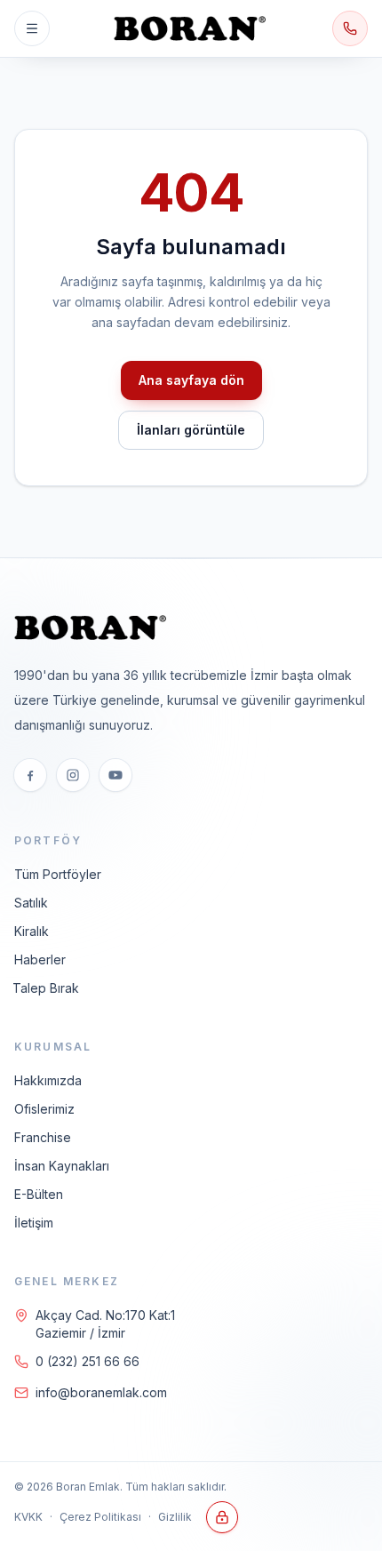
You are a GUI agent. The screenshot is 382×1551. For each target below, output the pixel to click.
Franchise (42, 1137)
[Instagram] (73, 775)
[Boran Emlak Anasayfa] (191, 28)
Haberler (40, 959)
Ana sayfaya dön (191, 380)
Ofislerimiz (44, 1108)
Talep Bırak (45, 987)
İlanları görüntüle (191, 429)
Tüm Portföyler (57, 874)
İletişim (33, 1222)
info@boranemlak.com (101, 1392)
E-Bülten (38, 1194)
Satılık (31, 902)
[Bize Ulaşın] (350, 28)
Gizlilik (175, 1516)
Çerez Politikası (100, 1516)
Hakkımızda (48, 1080)
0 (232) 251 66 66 (87, 1361)
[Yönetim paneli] (222, 1517)
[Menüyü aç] (32, 28)
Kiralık (31, 931)
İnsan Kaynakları (61, 1165)
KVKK (28, 1516)
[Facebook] (30, 775)
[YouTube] (115, 775)
